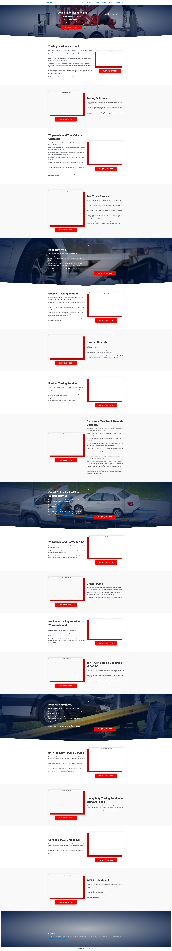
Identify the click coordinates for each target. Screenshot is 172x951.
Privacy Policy (91, 948)
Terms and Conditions (82, 948)
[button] (93, 2)
